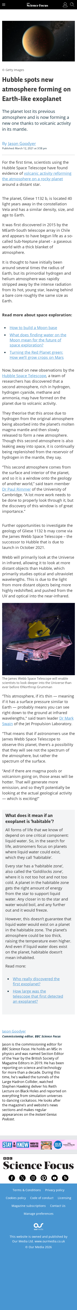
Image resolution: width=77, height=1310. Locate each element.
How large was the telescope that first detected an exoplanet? (38, 996)
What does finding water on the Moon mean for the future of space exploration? (38, 340)
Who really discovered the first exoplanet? (36, 981)
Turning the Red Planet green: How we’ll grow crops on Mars (37, 355)
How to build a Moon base (33, 327)
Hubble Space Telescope (24, 375)
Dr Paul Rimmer (16, 489)
